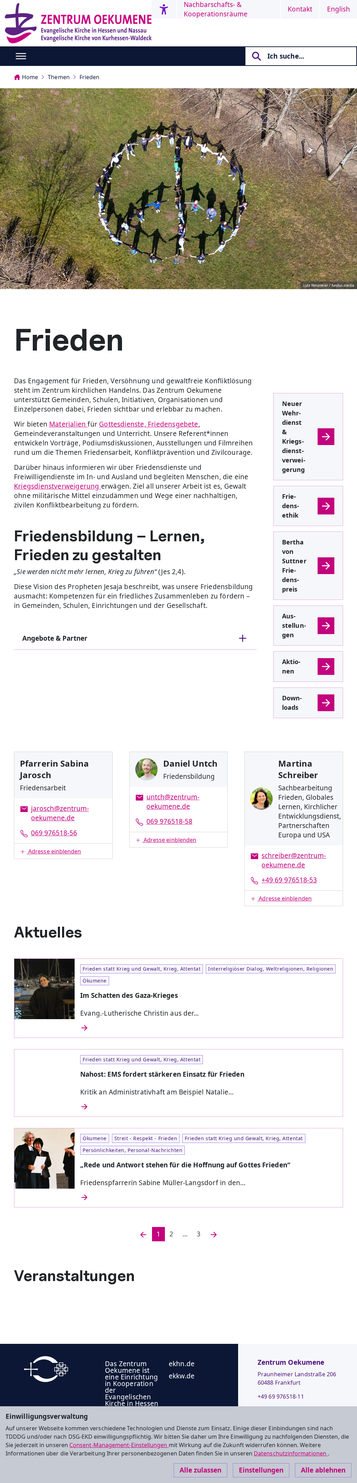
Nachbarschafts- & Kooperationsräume (216, 9)
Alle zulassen (200, 1470)
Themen (58, 77)
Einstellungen (261, 1470)
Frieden (89, 77)
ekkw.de (182, 1375)
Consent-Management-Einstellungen (119, 1445)
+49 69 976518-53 (289, 879)
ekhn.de (182, 1363)
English (338, 9)
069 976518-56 (54, 832)
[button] (63, 851)
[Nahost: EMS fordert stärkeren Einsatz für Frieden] (208, 1106)
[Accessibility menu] (164, 9)
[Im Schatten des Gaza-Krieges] (208, 1028)
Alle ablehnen (323, 1470)
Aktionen (291, 666)
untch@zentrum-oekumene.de (172, 801)
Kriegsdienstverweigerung (57, 486)
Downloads (292, 703)
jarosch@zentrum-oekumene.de (60, 813)
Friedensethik (290, 505)
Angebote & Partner (55, 638)
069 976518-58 (169, 821)
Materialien (68, 424)
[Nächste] (213, 1234)
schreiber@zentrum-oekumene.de (293, 860)
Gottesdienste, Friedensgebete (148, 424)
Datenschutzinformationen (291, 1453)
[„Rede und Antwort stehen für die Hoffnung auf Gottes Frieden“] (208, 1197)
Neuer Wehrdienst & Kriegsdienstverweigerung (293, 436)
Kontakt (300, 9)
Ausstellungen (294, 625)
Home (30, 77)
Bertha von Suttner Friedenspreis (294, 565)
